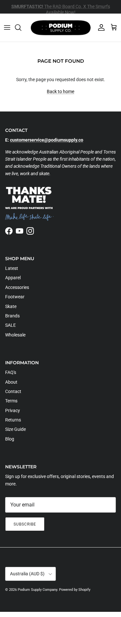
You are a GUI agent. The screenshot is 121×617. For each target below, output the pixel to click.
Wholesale (15, 334)
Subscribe (25, 524)
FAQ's (10, 372)
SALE (10, 325)
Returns (13, 419)
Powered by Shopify (74, 590)
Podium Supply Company (37, 590)
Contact (13, 391)
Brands (12, 315)
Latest (11, 268)
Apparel (13, 277)
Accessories (17, 287)
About (11, 382)
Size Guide (15, 429)
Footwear (15, 296)
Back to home (60, 91)
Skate (10, 306)
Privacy (12, 410)
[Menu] (7, 27)
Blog (9, 438)
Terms (11, 400)
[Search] (21, 27)
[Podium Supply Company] (60, 27)
